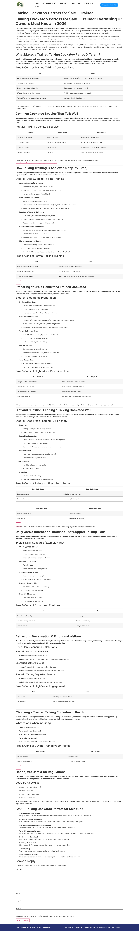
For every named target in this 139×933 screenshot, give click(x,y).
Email (18, 901)
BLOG (37, 7)
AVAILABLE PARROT (49, 3)
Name (18, 893)
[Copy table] (18, 104)
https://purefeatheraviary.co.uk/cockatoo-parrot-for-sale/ (36, 163)
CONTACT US (65, 3)
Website (18, 908)
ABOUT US (76, 3)
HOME (37, 3)
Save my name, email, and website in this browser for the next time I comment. (45, 916)
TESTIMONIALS (88, 3)
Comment (20, 869)
